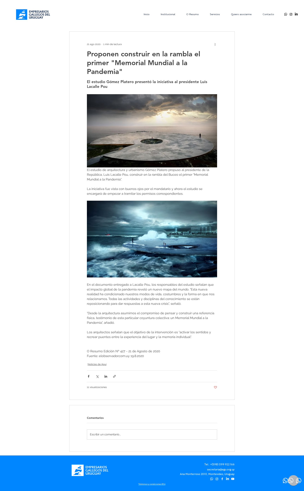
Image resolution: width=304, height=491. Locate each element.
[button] (170, 14)
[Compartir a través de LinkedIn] (105, 376)
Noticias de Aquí (97, 364)
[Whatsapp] (285, 14)
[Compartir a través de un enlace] (114, 376)
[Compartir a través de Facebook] (88, 376)
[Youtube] (233, 479)
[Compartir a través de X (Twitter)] (97, 376)
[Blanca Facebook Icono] (222, 479)
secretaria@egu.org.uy (221, 469)
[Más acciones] (215, 44)
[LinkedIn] (296, 14)
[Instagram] (291, 14)
